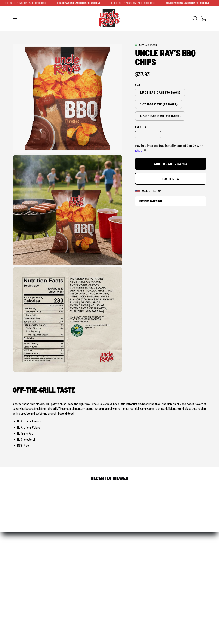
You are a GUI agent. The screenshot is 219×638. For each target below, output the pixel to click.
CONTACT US (150, 562)
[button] (195, 18)
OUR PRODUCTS (28, 562)
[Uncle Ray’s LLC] (109, 18)
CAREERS (190, 562)
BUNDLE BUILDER (69, 562)
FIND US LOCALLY (109, 562)
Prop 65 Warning (150, 201)
